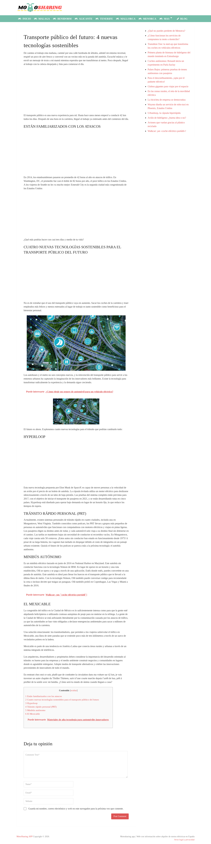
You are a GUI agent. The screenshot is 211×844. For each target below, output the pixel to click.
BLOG (183, 18)
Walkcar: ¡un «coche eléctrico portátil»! (167, 131)
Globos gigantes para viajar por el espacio (168, 86)
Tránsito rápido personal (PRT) (41, 706)
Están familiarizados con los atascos (43, 696)
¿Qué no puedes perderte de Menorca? (166, 30)
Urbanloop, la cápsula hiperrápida (164, 113)
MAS (166, 18)
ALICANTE (85, 18)
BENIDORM (64, 18)
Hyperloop (31, 703)
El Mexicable (32, 713)
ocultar (74, 690)
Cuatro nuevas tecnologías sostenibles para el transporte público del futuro (62, 699)
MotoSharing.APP (24, 836)
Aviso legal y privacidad (184, 839)
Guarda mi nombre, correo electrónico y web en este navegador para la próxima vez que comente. (75, 808)
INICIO (26, 18)
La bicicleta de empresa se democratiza (167, 99)
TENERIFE (106, 18)
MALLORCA (127, 18)
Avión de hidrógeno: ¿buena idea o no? (167, 117)
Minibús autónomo (35, 710)
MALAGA (44, 18)
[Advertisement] (76, 90)
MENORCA (149, 18)
